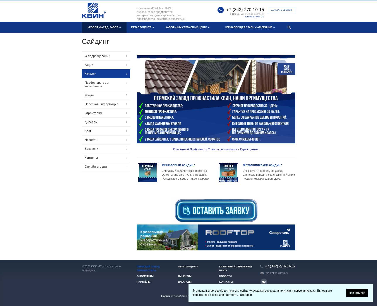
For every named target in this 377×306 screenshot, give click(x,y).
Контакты (91, 157)
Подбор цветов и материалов (97, 84)
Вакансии (91, 148)
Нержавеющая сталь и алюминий (249, 27)
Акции (89, 64)
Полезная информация (101, 104)
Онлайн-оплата (96, 166)
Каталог (90, 73)
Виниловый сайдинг (178, 165)
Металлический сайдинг (262, 165)
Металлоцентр (142, 27)
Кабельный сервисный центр (187, 27)
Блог (88, 131)
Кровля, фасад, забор (103, 27)
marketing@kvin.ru (254, 16)
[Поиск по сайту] (289, 27)
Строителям (93, 113)
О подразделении (97, 56)
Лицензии (185, 276)
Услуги (89, 95)
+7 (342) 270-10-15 (245, 9)
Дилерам (91, 122)
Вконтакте (263, 282)
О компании (145, 276)
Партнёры (144, 281)
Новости (90, 139)
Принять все (357, 292)
